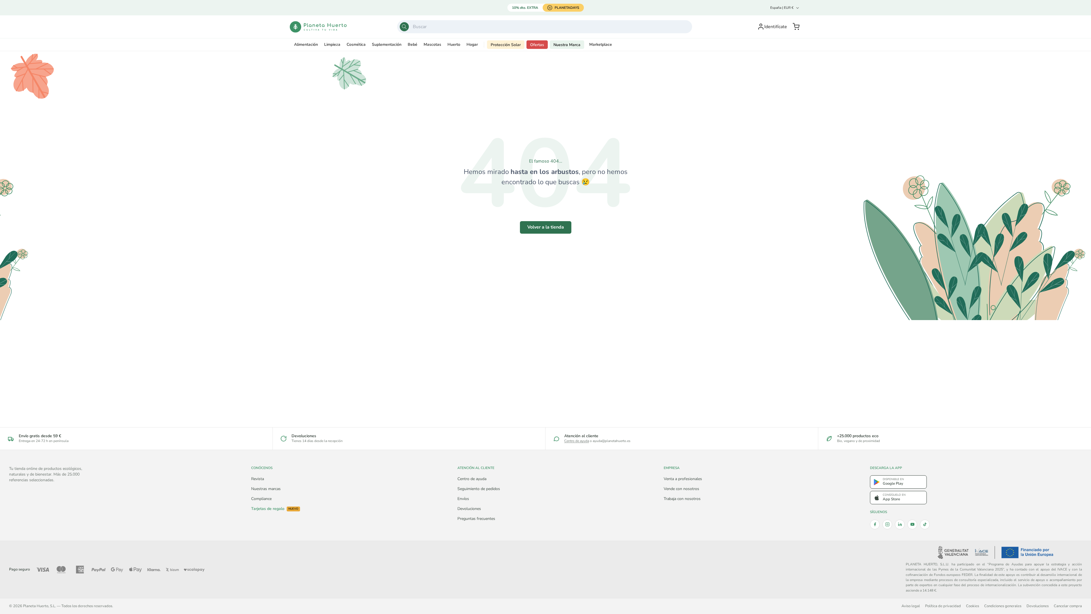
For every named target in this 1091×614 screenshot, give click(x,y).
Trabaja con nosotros (682, 498)
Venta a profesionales (683, 479)
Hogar (472, 44)
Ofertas (537, 44)
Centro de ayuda (576, 441)
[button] (796, 26)
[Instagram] (887, 524)
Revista (257, 479)
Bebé (412, 44)
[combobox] (544, 26)
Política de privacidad (943, 605)
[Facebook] (875, 524)
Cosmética (356, 44)
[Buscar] (404, 26)
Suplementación (386, 44)
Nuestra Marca (566, 44)
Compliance (261, 498)
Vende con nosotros (681, 488)
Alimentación (306, 44)
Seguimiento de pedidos (478, 488)
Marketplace (600, 44)
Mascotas (432, 44)
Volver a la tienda (545, 227)
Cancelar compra (1068, 605)
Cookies (972, 605)
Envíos (463, 498)
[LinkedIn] (900, 524)
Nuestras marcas (266, 488)
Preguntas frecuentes (476, 518)
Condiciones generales (1002, 605)
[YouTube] (912, 524)
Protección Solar (506, 44)
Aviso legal (910, 605)
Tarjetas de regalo (274, 508)
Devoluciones (469, 508)
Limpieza (332, 44)
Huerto (453, 44)
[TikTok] (925, 524)
